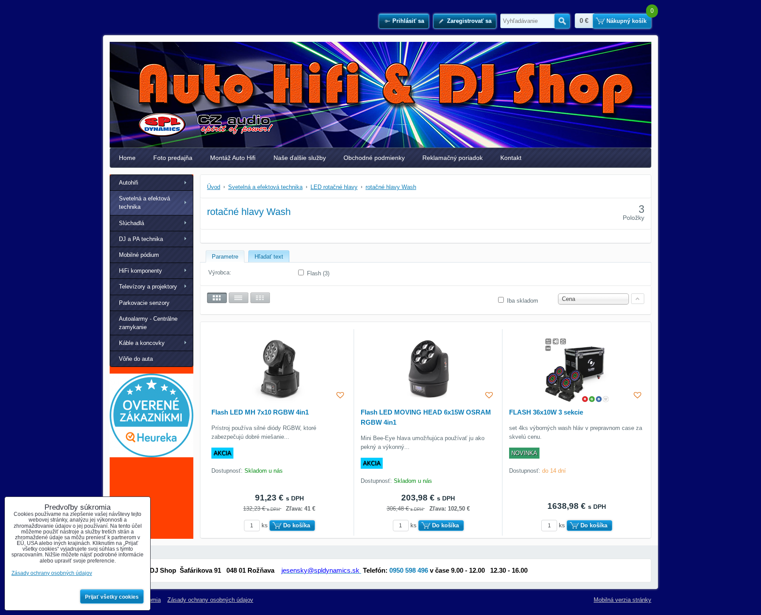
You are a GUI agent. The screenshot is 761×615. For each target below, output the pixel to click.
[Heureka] (151, 455)
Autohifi (128, 182)
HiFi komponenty (140, 270)
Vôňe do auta (136, 359)
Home (127, 157)
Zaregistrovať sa (469, 21)
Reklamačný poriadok (452, 157)
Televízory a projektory (148, 286)
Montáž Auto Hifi (232, 157)
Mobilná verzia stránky (622, 599)
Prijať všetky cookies (112, 597)
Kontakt (510, 157)
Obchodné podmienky (374, 157)
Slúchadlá (131, 223)
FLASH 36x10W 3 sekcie (546, 412)
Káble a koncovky (142, 343)
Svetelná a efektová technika (144, 202)
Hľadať (562, 21)
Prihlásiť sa (408, 21)
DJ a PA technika (141, 239)
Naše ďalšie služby (299, 157)
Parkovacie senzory (144, 303)
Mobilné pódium (139, 255)
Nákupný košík (626, 21)
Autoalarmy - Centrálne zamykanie (148, 322)
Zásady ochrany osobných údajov (210, 599)
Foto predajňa (172, 157)
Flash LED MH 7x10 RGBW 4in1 (260, 412)
